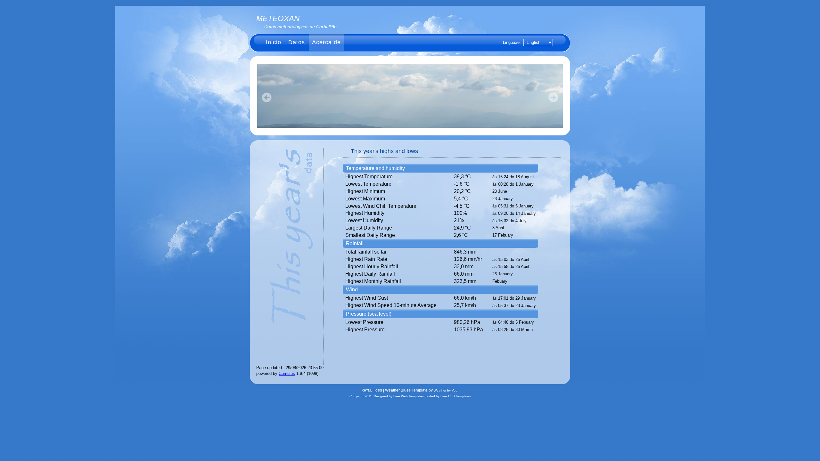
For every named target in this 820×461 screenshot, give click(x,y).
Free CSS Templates (455, 396)
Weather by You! (446, 390)
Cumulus (287, 373)
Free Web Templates (408, 396)
